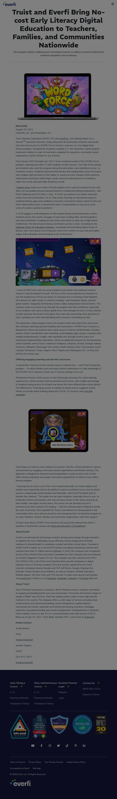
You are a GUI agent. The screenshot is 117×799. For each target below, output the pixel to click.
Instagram (62, 578)
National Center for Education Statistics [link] (35, 227)
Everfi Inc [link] (64, 138)
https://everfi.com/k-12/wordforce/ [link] (68, 526)
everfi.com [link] (25, 578)
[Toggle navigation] (112, 4)
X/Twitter (84, 578)
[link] (24, 662)
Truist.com (89, 617)
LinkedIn (72, 578)
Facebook (51, 578)
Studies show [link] (23, 187)
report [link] (27, 213)
